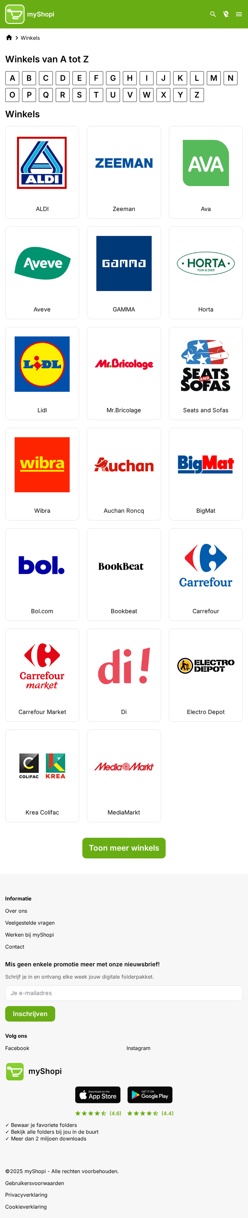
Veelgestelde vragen (30, 922)
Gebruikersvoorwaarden (34, 1183)
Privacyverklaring (26, 1195)
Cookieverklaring (26, 1206)
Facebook (17, 1048)
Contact (14, 946)
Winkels (30, 38)
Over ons (16, 911)
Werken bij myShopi (29, 934)
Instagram (138, 1048)
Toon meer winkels (124, 848)
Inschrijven (30, 1014)
